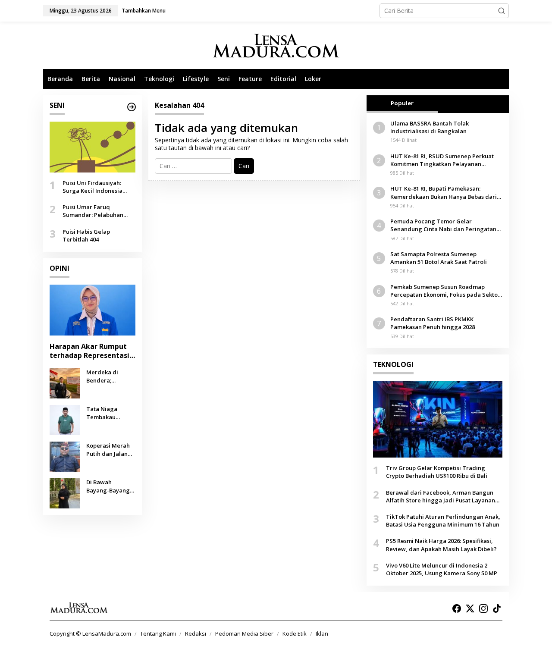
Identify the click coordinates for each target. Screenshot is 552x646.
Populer (402, 103)
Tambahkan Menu (144, 10)
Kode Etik (294, 633)
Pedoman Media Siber (244, 633)
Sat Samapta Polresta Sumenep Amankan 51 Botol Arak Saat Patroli (438, 258)
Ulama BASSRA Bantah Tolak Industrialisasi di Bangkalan (429, 127)
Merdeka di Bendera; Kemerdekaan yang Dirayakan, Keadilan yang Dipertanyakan (108, 376)
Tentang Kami (158, 633)
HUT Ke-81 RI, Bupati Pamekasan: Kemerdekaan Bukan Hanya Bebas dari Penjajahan (443, 192)
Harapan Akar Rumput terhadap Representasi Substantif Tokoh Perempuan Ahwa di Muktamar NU (89, 351)
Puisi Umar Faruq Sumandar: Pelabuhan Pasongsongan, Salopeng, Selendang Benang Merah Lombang (99, 211)
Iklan (322, 633)
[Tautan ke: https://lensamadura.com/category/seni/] (131, 107)
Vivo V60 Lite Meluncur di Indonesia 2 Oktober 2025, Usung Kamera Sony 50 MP (441, 569)
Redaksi (195, 633)
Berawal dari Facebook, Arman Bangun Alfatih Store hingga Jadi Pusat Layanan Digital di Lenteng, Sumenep (440, 496)
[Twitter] (470, 608)
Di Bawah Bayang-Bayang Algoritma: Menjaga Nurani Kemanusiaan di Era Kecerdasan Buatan (108, 486)
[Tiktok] (496, 608)
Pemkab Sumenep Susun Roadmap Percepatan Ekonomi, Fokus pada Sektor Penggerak (445, 290)
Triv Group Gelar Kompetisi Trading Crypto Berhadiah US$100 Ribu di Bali (436, 472)
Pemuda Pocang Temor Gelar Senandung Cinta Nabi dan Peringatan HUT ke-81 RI (443, 225)
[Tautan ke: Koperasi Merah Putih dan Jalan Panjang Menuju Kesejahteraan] (65, 456)
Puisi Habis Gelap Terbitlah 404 (86, 235)
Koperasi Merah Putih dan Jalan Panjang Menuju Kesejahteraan (108, 449)
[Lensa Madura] (276, 45)
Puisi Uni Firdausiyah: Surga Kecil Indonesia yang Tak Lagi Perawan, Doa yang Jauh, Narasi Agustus (96, 186)
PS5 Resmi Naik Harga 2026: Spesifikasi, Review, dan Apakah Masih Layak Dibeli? (441, 544)
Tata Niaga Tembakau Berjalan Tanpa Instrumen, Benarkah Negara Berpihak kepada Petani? (110, 412)
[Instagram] (483, 608)
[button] (501, 10)
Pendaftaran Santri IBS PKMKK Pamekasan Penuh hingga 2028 (432, 323)
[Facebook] (456, 608)
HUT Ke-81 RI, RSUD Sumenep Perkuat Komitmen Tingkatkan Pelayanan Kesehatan (442, 160)
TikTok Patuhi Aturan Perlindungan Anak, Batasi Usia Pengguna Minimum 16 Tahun (443, 520)
